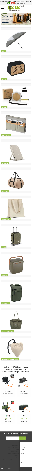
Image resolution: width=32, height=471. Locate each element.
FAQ (16, 458)
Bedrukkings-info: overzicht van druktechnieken (16, 460)
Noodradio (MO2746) (24, 420)
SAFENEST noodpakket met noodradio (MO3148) (8, 392)
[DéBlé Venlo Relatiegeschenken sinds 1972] (18, 7)
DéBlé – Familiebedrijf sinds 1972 (16, 447)
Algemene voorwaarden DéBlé (16, 449)
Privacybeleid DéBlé (16, 451)
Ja (9, 3)
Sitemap (16, 455)
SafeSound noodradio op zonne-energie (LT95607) (8, 420)
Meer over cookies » (20, 3)
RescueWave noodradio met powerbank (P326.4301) (24, 392)
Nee (13, 3)
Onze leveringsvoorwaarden (16, 453)
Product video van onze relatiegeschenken (16, 462)
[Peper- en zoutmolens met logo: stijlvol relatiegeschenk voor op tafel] (16, 19)
